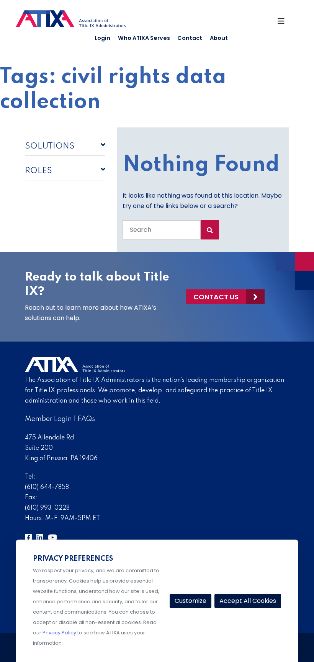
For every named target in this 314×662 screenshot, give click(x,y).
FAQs (86, 419)
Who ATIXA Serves (144, 38)
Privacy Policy (59, 632)
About (219, 38)
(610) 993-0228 (47, 508)
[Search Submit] (210, 229)
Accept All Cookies (247, 600)
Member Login (48, 419)
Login (102, 38)
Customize (190, 600)
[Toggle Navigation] (284, 23)
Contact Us (216, 297)
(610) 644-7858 (47, 487)
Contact (189, 38)
